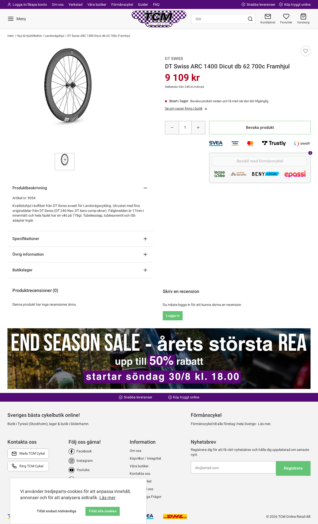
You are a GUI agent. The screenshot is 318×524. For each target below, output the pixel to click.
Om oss (58, 4)
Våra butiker (96, 4)
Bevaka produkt (260, 127)
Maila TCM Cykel (32, 453)
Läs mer (107, 497)
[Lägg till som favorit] (306, 51)
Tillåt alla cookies (102, 511)
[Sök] (250, 19)
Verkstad (75, 4)
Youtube (83, 470)
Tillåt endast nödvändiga (56, 511)
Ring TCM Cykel (31, 466)
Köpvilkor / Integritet (145, 458)
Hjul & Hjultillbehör (29, 36)
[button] (303, 19)
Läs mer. (264, 424)
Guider (143, 4)
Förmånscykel (122, 4)
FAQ (156, 4)
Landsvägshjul (54, 36)
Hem (10, 36)
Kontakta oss (140, 474)
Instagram (85, 461)
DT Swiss (174, 58)
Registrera (293, 468)
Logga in (173, 316)
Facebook (84, 451)
